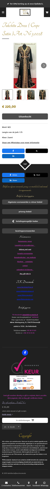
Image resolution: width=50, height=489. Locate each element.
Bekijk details (6, 414)
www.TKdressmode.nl (25, 295)
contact (25, 266)
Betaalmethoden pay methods (25, 257)
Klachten (25, 262)
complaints (29, 262)
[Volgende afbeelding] (44, 65)
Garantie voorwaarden (25, 253)
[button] (7, 94)
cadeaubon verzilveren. (25, 270)
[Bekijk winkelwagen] (47, 12)
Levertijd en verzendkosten (25, 245)
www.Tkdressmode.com (25, 299)
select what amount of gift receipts (14, 411)
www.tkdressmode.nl (30, 315)
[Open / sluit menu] (3, 12)
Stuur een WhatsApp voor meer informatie (20, 142)
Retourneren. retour (25, 241)
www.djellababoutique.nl (25, 291)
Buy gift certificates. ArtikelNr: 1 (14, 402)
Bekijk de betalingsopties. (25, 196)
